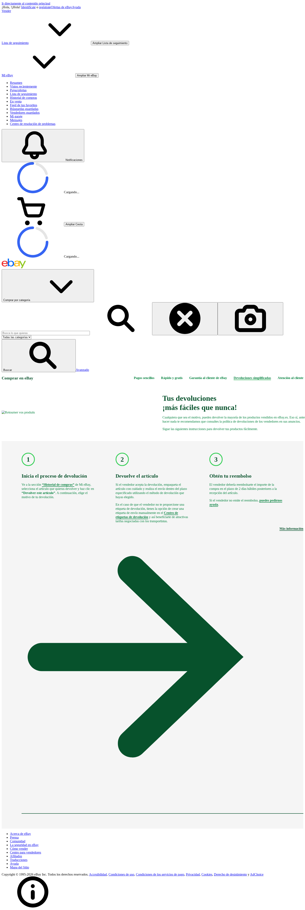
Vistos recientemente (23, 86)
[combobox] (46, 333)
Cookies (206, 874)
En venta (16, 101)
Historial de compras (23, 97)
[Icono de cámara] (250, 318)
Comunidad (17, 841)
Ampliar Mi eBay (87, 75)
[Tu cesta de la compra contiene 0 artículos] (33, 224)
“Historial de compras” (58, 484)
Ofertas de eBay (61, 7)
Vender (6, 11)
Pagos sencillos (144, 378)
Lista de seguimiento (23, 94)
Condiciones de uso (121, 874)
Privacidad (193, 874)
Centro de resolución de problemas (32, 124)
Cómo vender (19, 848)
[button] (39, 355)
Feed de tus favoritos (23, 105)
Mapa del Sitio (19, 867)
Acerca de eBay (20, 833)
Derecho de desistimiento (230, 874)
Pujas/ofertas (18, 90)
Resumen (16, 82)
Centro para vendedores (25, 852)
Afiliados (16, 856)
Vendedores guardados (25, 112)
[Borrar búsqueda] (185, 318)
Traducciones (18, 860)
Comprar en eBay (17, 378)
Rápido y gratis (172, 378)
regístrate (45, 7)
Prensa (14, 837)
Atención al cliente (290, 378)
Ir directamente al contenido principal (26, 3)
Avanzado (82, 370)
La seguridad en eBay (24, 845)
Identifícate (28, 7)
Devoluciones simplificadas (252, 378)
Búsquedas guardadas (24, 109)
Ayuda (76, 7)
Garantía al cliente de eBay (208, 378)
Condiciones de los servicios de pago (160, 874)
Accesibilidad (98, 874)
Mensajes (16, 120)
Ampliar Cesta (74, 224)
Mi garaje (16, 116)
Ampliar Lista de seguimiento (110, 43)
